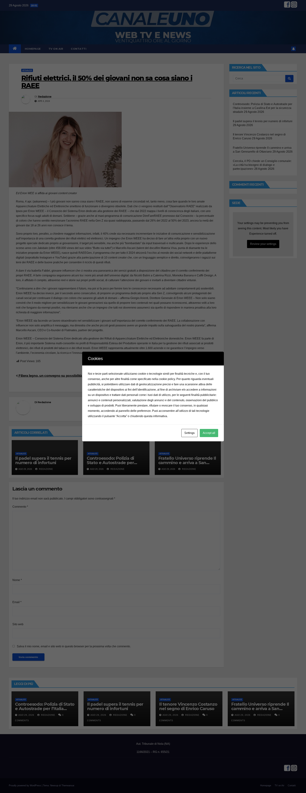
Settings (189, 432)
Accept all (209, 432)
